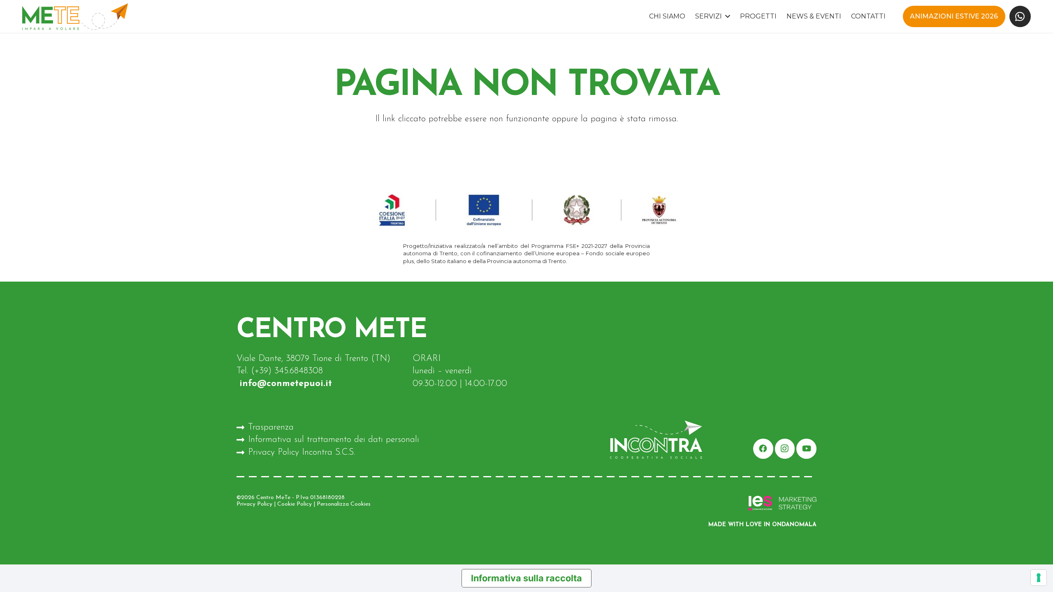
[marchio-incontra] (636, 440)
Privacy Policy (254, 504)
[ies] (724, 504)
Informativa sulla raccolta (526, 578)
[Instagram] (785, 449)
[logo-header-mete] (75, 16)
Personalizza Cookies (344, 504)
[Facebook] (763, 449)
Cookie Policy (294, 504)
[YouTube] (806, 449)
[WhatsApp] (1020, 16)
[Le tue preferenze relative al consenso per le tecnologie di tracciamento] (1038, 577)
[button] (726, 16)
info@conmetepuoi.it (284, 383)
